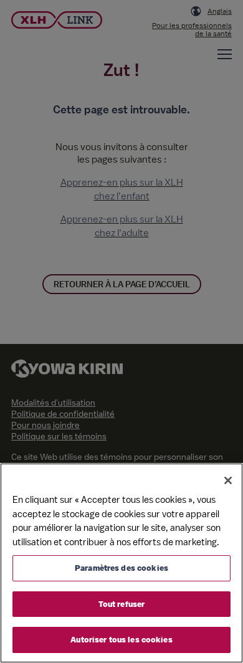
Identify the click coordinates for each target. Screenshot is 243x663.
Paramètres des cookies (121, 568)
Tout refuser (121, 604)
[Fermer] (228, 480)
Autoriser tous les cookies (121, 639)
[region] (121, 563)
